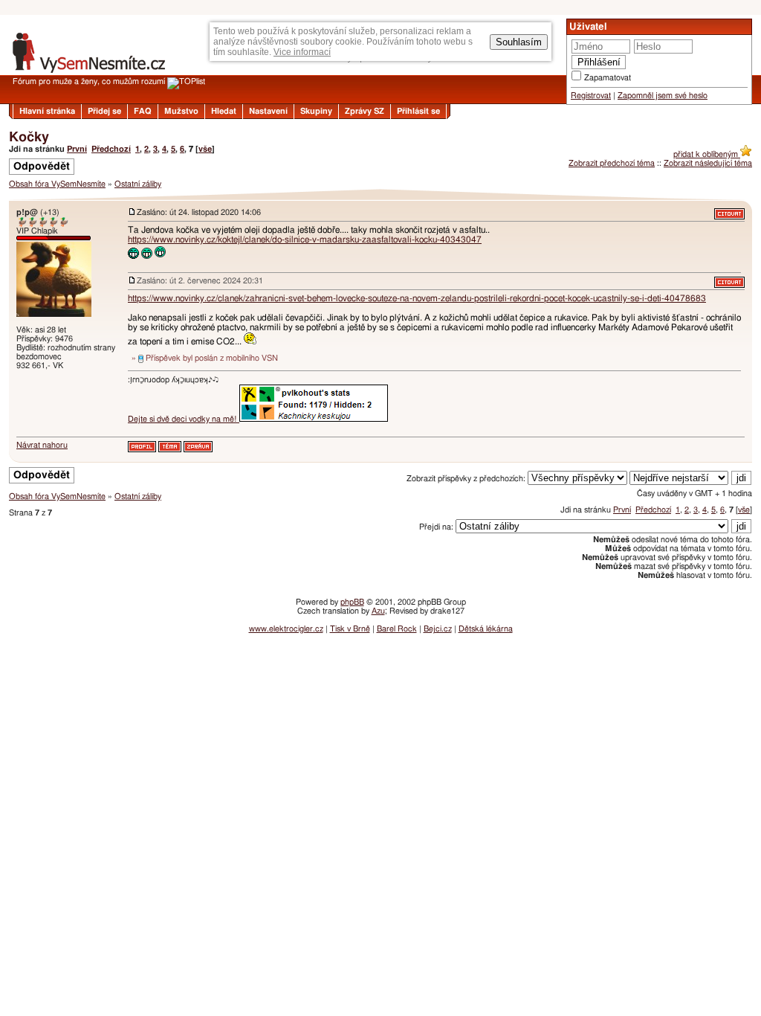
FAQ (143, 111)
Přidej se (104, 111)
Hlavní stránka (47, 111)
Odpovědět (41, 166)
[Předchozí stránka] (380, 194)
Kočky (29, 137)
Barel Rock (397, 629)
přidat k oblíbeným (706, 154)
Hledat (223, 111)
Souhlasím (519, 42)
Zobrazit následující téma (708, 163)
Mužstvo (181, 111)
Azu (378, 611)
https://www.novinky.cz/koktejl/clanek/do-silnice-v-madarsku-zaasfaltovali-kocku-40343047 (305, 239)
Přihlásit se (418, 111)
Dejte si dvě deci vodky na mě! (183, 419)
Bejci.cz (438, 629)
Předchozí (111, 149)
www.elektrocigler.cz (286, 629)
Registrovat (591, 95)
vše (205, 149)
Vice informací (302, 52)
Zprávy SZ (364, 111)
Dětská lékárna (486, 629)
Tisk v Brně (350, 629)
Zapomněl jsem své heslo (662, 95)
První (77, 149)
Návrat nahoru (42, 445)
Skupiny (316, 111)
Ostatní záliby (137, 184)
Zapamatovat (607, 78)
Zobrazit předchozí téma (612, 163)
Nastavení (268, 111)
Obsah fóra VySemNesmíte (57, 184)
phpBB (352, 602)
